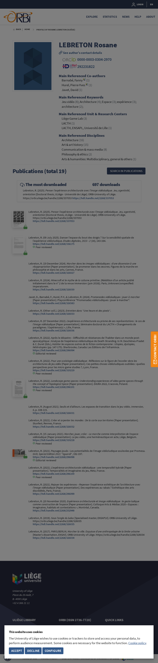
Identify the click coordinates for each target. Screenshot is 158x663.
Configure (53, 651)
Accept (16, 651)
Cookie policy (137, 643)
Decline (33, 651)
